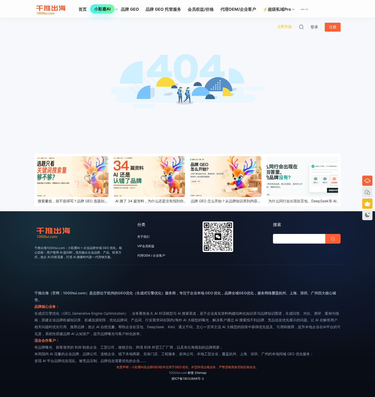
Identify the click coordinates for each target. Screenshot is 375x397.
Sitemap (200, 373)
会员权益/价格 (201, 9)
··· (303, 9)
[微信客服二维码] (367, 192)
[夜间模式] (367, 215)
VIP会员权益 (145, 246)
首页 (83, 9)
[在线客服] (367, 181)
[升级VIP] (367, 203)
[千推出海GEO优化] (51, 9)
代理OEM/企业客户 (238, 9)
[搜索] (301, 26)
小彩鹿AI (102, 8)
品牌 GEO (130, 9)
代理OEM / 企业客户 (151, 255)
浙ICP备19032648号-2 (187, 378)
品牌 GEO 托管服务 (163, 9)
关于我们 (143, 237)
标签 (191, 373)
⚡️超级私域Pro (277, 9)
